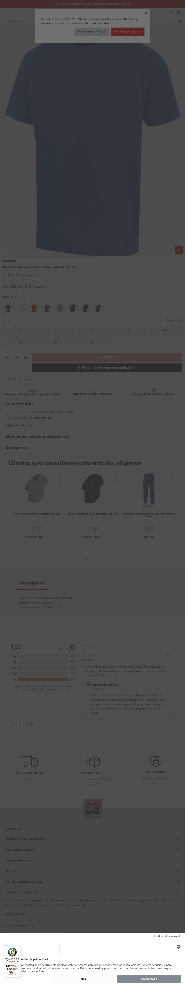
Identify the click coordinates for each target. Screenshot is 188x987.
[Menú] (18, 948)
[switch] (12, 973)
